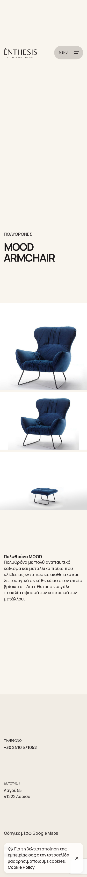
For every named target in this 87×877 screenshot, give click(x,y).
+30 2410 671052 (20, 747)
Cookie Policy (21, 867)
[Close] (77, 858)
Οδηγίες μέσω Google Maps (31, 833)
